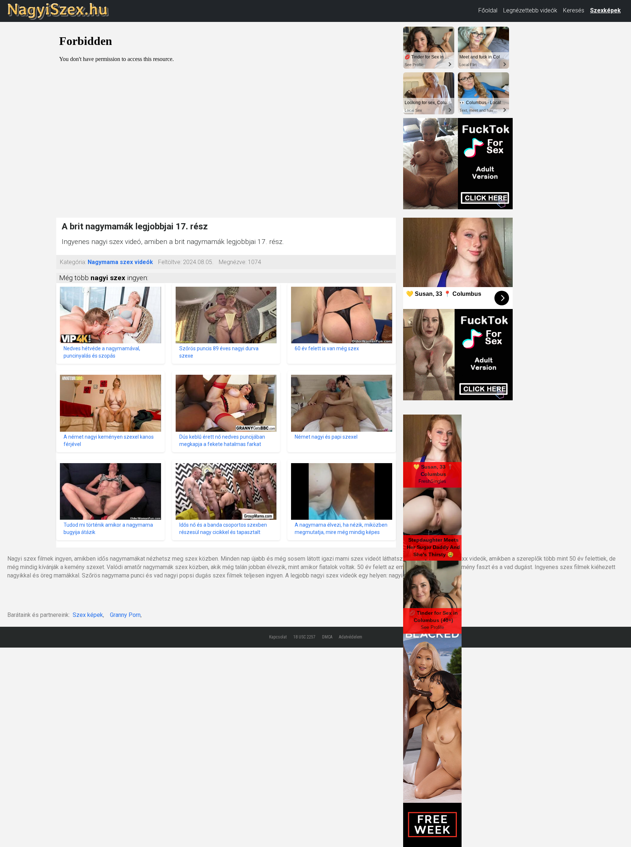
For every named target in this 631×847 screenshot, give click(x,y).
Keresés (573, 10)
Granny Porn (125, 614)
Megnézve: (232, 262)
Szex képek (88, 614)
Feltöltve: (169, 262)
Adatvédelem (350, 637)
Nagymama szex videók (120, 262)
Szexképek (605, 10)
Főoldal (487, 10)
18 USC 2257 (304, 637)
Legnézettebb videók (530, 10)
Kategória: (73, 262)
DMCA (327, 637)
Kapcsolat (278, 637)
